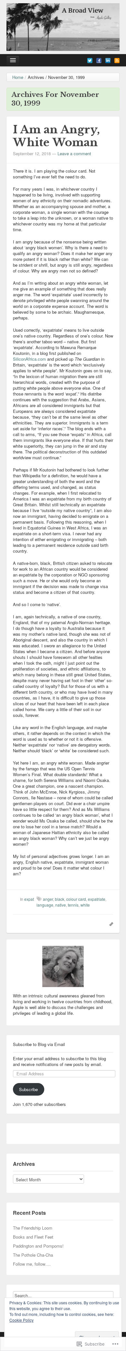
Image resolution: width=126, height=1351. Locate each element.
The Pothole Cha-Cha (33, 1255)
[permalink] (109, 924)
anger (48, 899)
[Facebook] (98, 60)
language (45, 905)
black (59, 899)
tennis (73, 905)
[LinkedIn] (107, 60)
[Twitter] (89, 60)
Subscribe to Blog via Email (39, 1044)
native (60, 905)
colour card (76, 899)
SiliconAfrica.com (29, 359)
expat (29, 899)
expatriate (96, 899)
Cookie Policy (21, 1320)
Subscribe (28, 1089)
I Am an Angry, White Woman (56, 136)
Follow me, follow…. (32, 1264)
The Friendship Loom (32, 1228)
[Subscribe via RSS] (117, 60)
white (85, 905)
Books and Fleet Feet (33, 1237)
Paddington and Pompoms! (38, 1246)
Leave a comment (74, 153)
